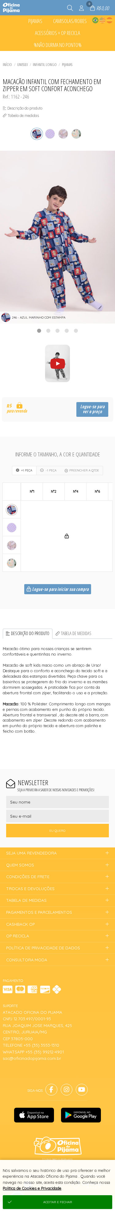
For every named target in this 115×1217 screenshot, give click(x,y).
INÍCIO (7, 64)
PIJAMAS (67, 64)
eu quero (57, 831)
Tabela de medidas (76, 633)
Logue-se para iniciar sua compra (60, 589)
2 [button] (48, 331)
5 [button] (76, 331)
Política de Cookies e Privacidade (32, 1188)
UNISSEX (22, 64)
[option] (57, 237)
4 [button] (67, 331)
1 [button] (39, 331)
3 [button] (58, 331)
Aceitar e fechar (57, 1202)
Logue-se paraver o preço (92, 409)
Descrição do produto (30, 633)
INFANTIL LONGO (45, 64)
